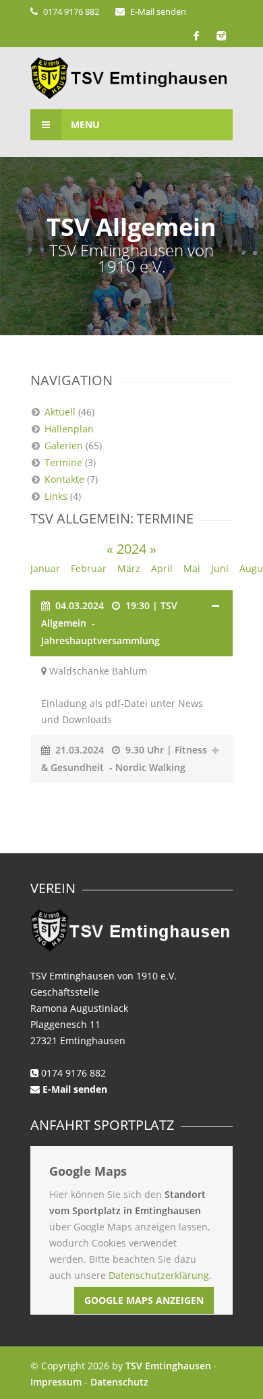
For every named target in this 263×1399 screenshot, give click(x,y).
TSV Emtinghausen (168, 1365)
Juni (220, 568)
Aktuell (60, 411)
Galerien (64, 445)
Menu (84, 124)
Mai (191, 568)
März (128, 568)
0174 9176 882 (71, 11)
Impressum (56, 1381)
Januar (45, 568)
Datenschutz (119, 1381)
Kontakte (64, 479)
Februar (89, 568)
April (162, 568)
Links (56, 496)
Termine (63, 462)
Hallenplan (69, 428)
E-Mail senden (158, 11)
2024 (131, 549)
